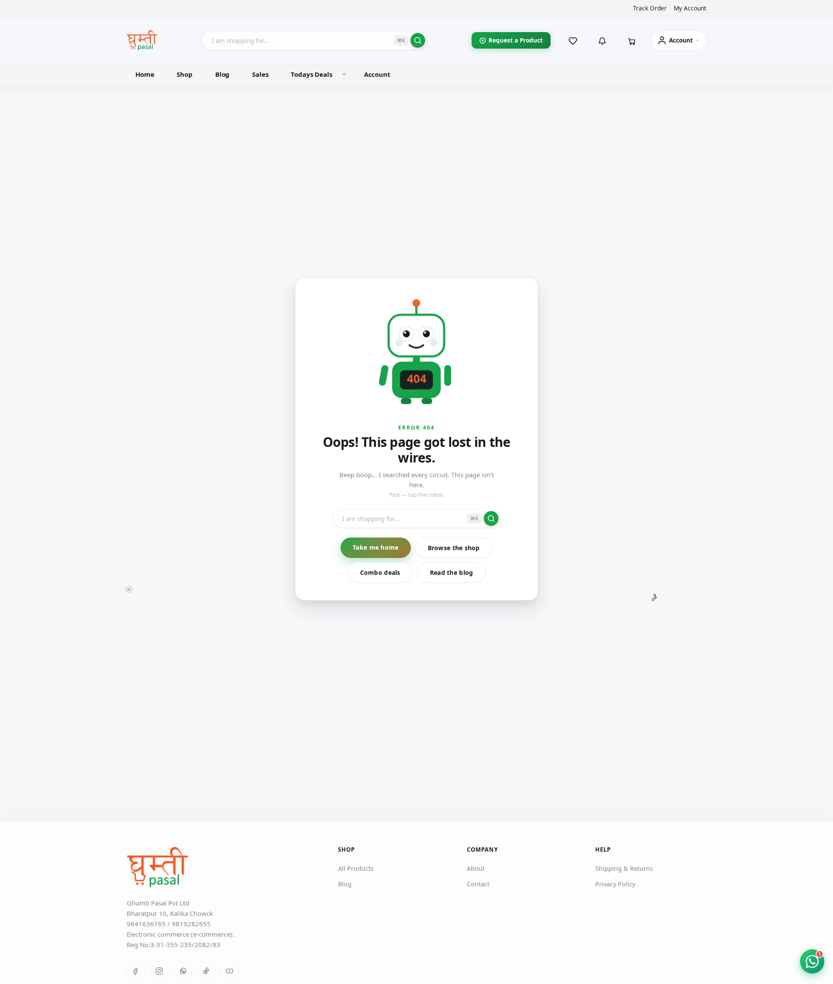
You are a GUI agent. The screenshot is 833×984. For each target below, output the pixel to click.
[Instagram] (159, 971)
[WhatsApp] (183, 971)
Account (377, 74)
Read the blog (451, 572)
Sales (260, 74)
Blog (222, 74)
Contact (478, 883)
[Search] (417, 40)
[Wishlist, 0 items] (573, 40)
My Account (690, 8)
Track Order (650, 8)
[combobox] (314, 40)
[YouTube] (229, 971)
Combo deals (380, 572)
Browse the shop (454, 548)
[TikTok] (206, 971)
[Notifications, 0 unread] (602, 40)
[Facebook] (136, 971)
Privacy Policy (615, 883)
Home (144, 74)
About (476, 868)
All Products (356, 868)
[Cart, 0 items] (632, 40)
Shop (184, 74)
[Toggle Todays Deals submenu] (344, 74)
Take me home (375, 547)
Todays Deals (311, 74)
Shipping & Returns (624, 868)
